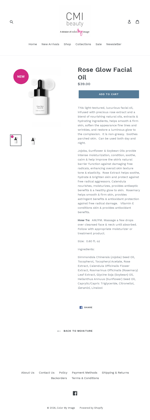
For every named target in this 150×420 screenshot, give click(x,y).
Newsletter (113, 44)
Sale (99, 44)
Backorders (59, 378)
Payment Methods (84, 372)
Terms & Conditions (85, 378)
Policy (63, 372)
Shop (67, 44)
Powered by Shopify (91, 407)
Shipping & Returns (115, 372)
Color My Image (66, 407)
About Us (27, 372)
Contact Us (47, 372)
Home (33, 44)
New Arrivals (50, 44)
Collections (83, 44)
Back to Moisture (78, 330)
